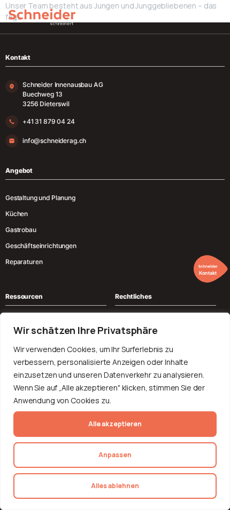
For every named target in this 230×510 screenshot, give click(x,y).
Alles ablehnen (115, 485)
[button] (208, 269)
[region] (115, 411)
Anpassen (115, 454)
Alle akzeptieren (115, 423)
